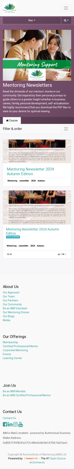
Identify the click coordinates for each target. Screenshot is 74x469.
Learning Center (12, 358)
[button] (66, 20)
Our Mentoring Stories (16, 312)
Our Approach (11, 292)
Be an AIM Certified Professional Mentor (27, 395)
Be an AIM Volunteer (15, 308)
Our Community (12, 304)
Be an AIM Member (14, 391)
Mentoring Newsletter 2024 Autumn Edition (30, 171)
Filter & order (12, 129)
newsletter (24, 181)
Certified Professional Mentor (20, 346)
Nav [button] (30, 20)
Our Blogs (8, 316)
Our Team (9, 296)
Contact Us (9, 418)
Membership (10, 342)
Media (6, 320)
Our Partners (10, 300)
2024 (33, 181)
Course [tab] (13, 120)
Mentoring (12, 181)
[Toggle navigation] (66, 128)
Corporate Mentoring (15, 350)
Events (7, 354)
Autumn (41, 181)
